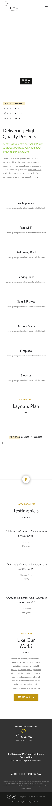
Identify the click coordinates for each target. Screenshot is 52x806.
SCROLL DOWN (26, 81)
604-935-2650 (18, 760)
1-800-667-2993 (33, 760)
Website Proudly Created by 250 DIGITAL (26, 802)
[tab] (26, 103)
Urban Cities (25, 37)
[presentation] (14, 103)
